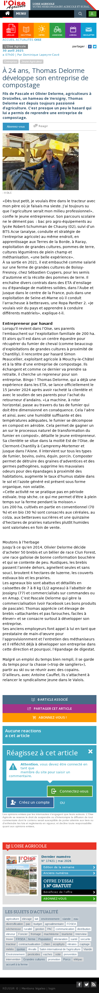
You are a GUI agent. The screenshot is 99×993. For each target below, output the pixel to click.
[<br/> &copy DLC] (41, 135)
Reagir (43, 126)
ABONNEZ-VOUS (55, 898)
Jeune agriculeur (31, 61)
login (51, 988)
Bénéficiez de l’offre (58, 886)
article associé (53, 699)
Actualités (24, 40)
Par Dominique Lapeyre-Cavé (38, 54)
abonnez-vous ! (52, 717)
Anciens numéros (55, 873)
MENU (21, 13)
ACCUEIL (9, 40)
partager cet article (52, 708)
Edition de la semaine (58, 867)
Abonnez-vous (16, 126)
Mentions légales (33, 988)
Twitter (94, 46)
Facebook (90, 46)
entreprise (10, 61)
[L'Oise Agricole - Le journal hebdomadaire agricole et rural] (48, 2)
